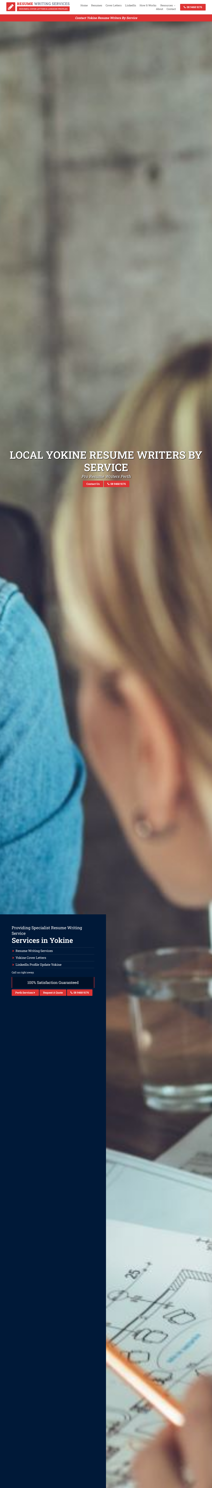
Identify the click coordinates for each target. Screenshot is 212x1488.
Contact (171, 9)
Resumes (96, 5)
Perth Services (24, 992)
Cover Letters (114, 5)
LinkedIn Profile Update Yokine (38, 964)
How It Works (148, 5)
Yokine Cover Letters (31, 958)
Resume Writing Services (34, 951)
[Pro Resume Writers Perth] (38, 10)
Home (84, 5)
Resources (166, 5)
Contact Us (93, 484)
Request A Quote (53, 992)
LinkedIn (130, 5)
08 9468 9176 (194, 7)
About (159, 9)
